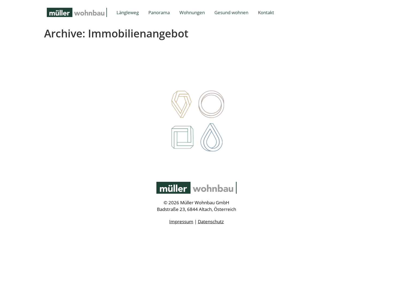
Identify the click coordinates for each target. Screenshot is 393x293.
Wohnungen (192, 12)
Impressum (181, 221)
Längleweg (128, 12)
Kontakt (266, 12)
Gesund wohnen (231, 12)
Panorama (159, 12)
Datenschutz (211, 221)
